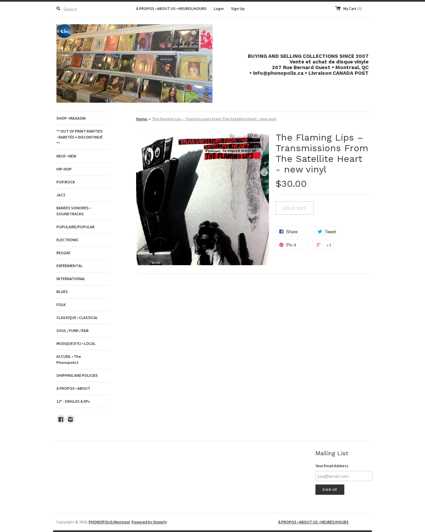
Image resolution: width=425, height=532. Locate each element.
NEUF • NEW (66, 156)
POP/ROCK (65, 181)
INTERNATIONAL (70, 278)
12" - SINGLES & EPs (73, 401)
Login (219, 8)
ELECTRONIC (67, 239)
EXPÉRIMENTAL (69, 265)
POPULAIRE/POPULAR (75, 226)
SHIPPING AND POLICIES (77, 375)
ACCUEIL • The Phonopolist (68, 359)
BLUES (62, 291)
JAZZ (60, 194)
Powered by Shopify (149, 521)
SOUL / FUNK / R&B (72, 330)
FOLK (61, 304)
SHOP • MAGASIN (71, 118)
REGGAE (63, 252)
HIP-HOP (64, 168)
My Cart (352, 8)
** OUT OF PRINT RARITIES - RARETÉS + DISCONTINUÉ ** (79, 137)
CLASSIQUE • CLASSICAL (77, 317)
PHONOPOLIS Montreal (109, 521)
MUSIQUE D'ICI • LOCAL (76, 343)
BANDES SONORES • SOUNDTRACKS (73, 210)
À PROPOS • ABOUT (73, 388)
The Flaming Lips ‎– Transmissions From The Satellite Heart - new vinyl (214, 118)
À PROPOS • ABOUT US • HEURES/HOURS (171, 8)
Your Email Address (332, 465)
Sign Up (238, 8)
